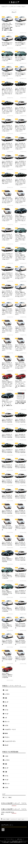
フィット (5, 797)
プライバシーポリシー (10, 839)
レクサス (7, 694)
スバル (6, 709)
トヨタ (6, 690)
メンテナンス (13, 819)
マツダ (6, 713)
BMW (6, 733)
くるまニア (14, 2)
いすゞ (6, 717)
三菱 (6, 705)
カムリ (23, 819)
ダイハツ (7, 721)
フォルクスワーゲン (10, 741)
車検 (10, 797)
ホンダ (6, 702)
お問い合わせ (19, 839)
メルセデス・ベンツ (10, 729)
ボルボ (6, 745)
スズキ (6, 725)
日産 (6, 698)
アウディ (7, 737)
